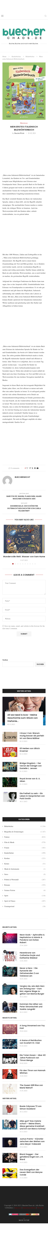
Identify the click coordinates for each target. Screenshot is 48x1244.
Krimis (25, 863)
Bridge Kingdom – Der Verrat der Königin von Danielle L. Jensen (31, 766)
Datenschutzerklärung (29, 1208)
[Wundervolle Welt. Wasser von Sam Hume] (24, 539)
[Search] (45, 15)
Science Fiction (25, 890)
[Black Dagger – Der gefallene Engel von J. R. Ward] (9, 1158)
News (25, 874)
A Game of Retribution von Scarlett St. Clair (31, 1041)
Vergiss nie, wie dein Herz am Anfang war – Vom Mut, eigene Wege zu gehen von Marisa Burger (32, 990)
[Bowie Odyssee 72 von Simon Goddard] (9, 1110)
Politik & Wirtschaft (25, 879)
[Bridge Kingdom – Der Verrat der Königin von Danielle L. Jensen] (9, 767)
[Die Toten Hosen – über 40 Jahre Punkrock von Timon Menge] (9, 1059)
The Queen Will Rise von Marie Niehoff (31, 1086)
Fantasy (25, 837)
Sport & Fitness (25, 901)
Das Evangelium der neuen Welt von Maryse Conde (31, 1172)
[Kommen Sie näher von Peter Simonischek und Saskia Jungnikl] (9, 1008)
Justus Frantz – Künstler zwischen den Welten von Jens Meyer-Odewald (32, 1141)
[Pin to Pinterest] (35, 468)
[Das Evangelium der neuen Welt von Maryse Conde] (9, 1173)
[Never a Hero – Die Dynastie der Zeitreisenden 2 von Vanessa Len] (9, 972)
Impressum (18, 1208)
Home (4, 56)
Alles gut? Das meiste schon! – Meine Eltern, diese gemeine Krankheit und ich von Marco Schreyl (32, 1125)
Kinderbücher (16, 56)
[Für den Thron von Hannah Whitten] (9, 1074)
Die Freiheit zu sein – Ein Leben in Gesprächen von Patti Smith (32, 796)
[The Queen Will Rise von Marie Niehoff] (9, 1089)
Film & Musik (25, 842)
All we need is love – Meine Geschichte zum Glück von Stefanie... (22, 717)
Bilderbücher (30, 56)
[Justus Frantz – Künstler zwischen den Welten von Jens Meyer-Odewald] (9, 1142)
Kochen (25, 858)
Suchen (5, 660)
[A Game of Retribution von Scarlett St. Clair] (9, 1044)
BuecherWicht (19, 133)
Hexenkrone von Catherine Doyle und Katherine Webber (30, 955)
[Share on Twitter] (32, 468)
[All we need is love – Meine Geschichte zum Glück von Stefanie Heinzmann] (24, 711)
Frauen (25, 847)
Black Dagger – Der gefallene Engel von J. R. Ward (31, 1157)
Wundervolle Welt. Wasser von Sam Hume (24, 556)
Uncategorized (25, 906)
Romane (25, 885)
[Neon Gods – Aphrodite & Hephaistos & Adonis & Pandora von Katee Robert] (9, 938)
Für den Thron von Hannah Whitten (32, 1071)
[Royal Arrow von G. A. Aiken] (9, 782)
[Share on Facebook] (30, 468)
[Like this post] (27, 468)
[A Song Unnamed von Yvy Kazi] (9, 1029)
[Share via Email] (37, 468)
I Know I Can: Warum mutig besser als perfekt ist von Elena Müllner (32, 736)
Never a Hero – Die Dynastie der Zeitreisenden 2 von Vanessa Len (29, 972)
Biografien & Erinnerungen (25, 831)
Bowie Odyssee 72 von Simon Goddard (30, 1107)
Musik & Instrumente (25, 869)
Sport (25, 895)
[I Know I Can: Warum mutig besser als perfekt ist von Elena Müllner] (9, 737)
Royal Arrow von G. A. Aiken (30, 779)
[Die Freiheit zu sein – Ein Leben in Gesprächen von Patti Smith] (9, 797)
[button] (4, 544)
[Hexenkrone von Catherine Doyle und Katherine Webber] (9, 956)
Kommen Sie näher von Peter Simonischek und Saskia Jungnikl (31, 1006)
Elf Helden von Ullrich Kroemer (30, 749)
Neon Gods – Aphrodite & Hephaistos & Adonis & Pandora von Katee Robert (32, 938)
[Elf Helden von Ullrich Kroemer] (9, 752)
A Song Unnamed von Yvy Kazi (32, 1026)
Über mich (40, 1208)
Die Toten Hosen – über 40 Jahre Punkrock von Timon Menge (33, 1058)
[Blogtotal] (34, 1215)
